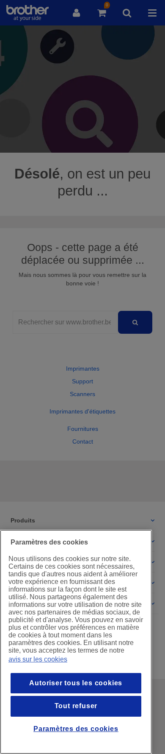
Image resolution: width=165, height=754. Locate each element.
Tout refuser (76, 705)
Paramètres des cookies (75, 728)
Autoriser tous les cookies (75, 683)
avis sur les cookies (37, 659)
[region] (76, 642)
